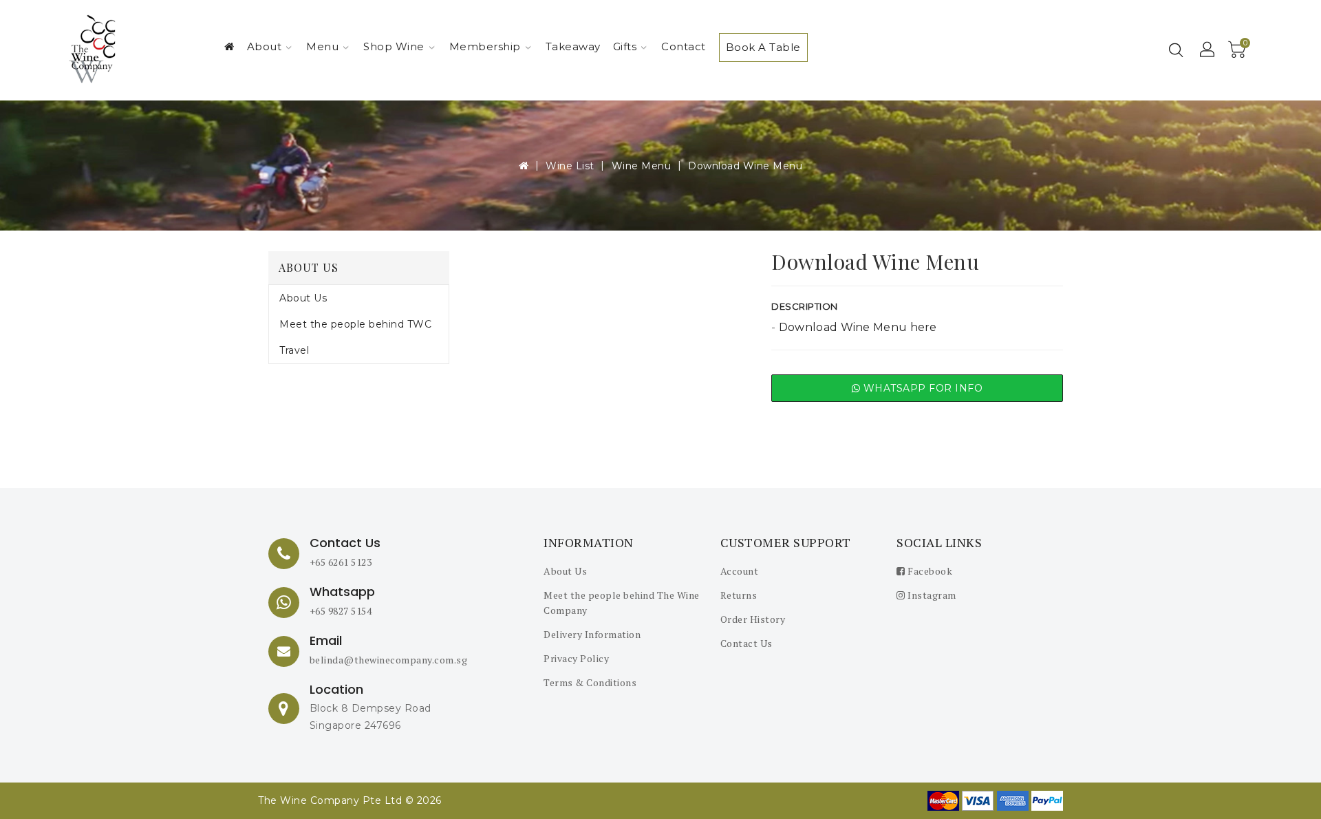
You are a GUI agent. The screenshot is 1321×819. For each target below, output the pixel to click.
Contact (683, 46)
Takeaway (573, 46)
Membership (485, 46)
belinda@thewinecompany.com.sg (389, 659)
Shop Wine (394, 46)
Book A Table (763, 47)
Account (739, 570)
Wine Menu (642, 166)
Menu (322, 46)
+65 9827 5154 (341, 610)
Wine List (570, 166)
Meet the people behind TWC (355, 324)
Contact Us (746, 643)
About (264, 46)
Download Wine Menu (745, 166)
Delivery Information (592, 634)
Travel (294, 350)
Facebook (928, 570)
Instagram (930, 595)
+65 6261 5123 (341, 561)
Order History (753, 619)
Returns (739, 595)
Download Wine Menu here (858, 327)
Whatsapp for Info (921, 388)
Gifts (625, 46)
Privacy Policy (576, 658)
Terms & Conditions (590, 682)
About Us (303, 298)
